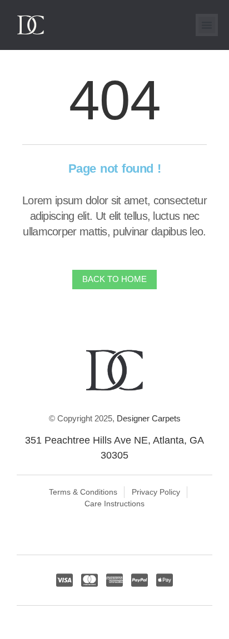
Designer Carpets (149, 418)
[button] (206, 25)
